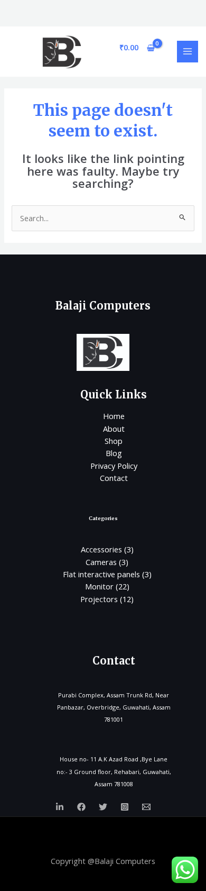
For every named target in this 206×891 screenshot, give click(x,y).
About (114, 428)
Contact (114, 477)
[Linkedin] (59, 807)
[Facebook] (81, 807)
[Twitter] (103, 807)
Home (114, 416)
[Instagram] (124, 807)
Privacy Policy (113, 465)
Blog (114, 453)
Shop (114, 440)
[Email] (146, 807)
